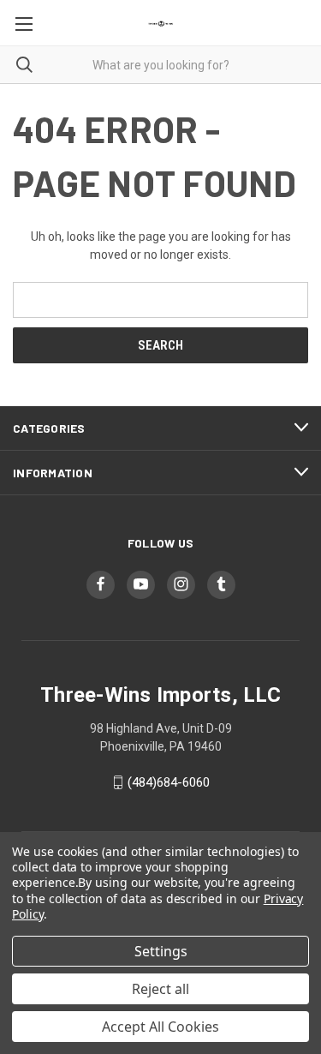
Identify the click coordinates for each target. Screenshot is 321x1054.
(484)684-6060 (169, 782)
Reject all (160, 988)
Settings (160, 951)
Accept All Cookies (160, 1026)
